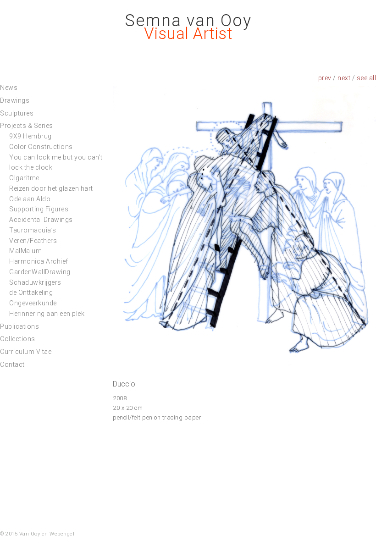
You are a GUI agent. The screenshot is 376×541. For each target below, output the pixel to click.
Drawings (14, 100)
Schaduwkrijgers (35, 282)
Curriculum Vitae (25, 351)
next (343, 78)
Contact (12, 364)
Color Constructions (41, 146)
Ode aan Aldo (29, 199)
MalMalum (25, 250)
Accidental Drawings (41, 219)
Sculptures (16, 113)
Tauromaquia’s (32, 230)
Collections (17, 338)
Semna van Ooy (188, 20)
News (8, 87)
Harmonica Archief (38, 261)
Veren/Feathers (33, 240)
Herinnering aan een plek (46, 313)
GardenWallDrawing (40, 272)
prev (325, 78)
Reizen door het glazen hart (51, 188)
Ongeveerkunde (33, 303)
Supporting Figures (38, 209)
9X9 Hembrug (30, 136)
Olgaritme (24, 178)
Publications (19, 326)
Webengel (62, 534)
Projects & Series (26, 125)
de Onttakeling (31, 292)
